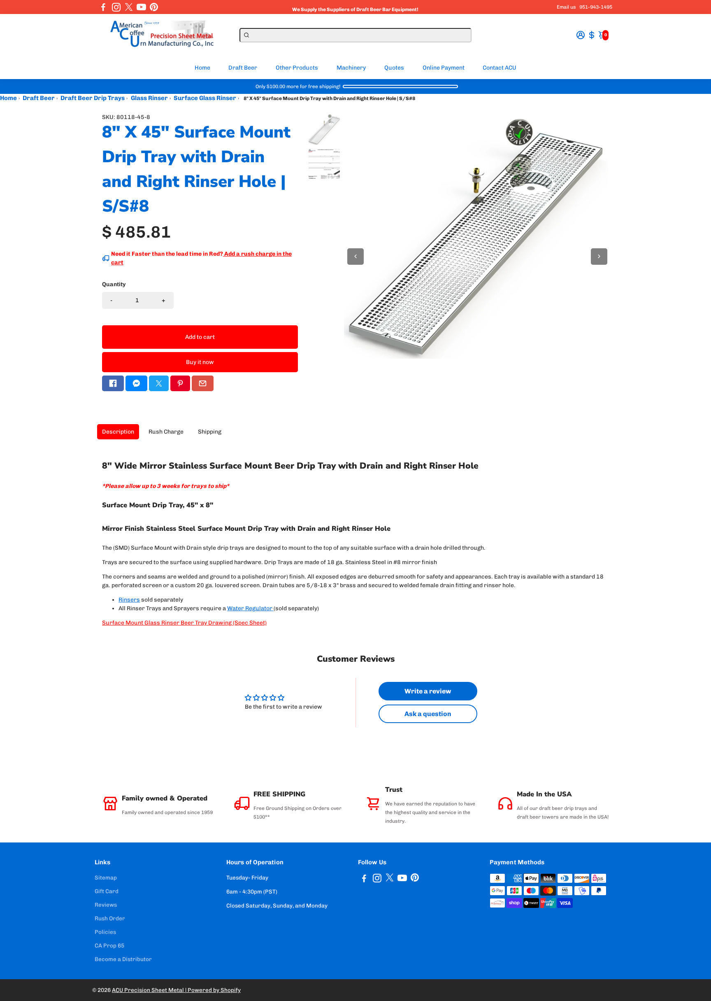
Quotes (394, 67)
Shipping (209, 431)
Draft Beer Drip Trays (92, 98)
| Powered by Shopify (213, 990)
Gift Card (106, 891)
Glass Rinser (149, 98)
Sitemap (106, 877)
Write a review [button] (427, 691)
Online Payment (444, 67)
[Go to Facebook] (103, 7)
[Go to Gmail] (203, 383)
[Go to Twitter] (129, 7)
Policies (105, 932)
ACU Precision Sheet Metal (148, 990)
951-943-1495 (595, 7)
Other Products (297, 67)
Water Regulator (249, 608)
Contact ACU (499, 67)
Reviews (106, 904)
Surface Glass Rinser (205, 98)
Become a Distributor (123, 959)
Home (202, 67)
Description (118, 431)
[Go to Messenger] (136, 383)
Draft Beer (242, 67)
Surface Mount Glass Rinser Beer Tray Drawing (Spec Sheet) (184, 622)
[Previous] (355, 256)
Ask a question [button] (427, 714)
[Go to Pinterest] (154, 7)
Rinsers (129, 599)
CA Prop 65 (109, 945)
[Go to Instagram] (116, 7)
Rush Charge (166, 431)
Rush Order (110, 918)
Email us (566, 7)
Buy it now (200, 362)
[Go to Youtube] (141, 7)
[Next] (599, 256)
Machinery (351, 67)
